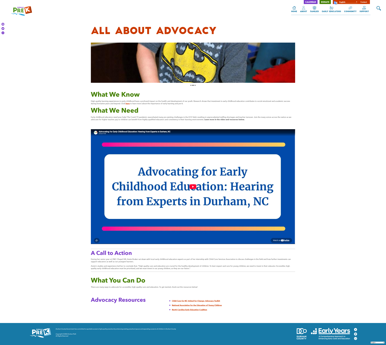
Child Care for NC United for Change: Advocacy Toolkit (196, 301)
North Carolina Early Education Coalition (189, 310)
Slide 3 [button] (195, 85)
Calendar (310, 2)
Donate (325, 2)
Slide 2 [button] (193, 85)
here (128, 103)
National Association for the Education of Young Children (197, 305)
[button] (378, 8)
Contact (363, 2)
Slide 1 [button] (190, 85)
